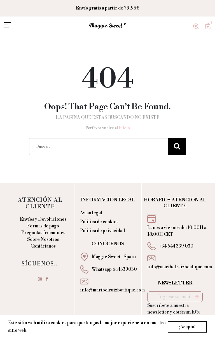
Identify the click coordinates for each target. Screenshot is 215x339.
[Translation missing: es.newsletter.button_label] (197, 296)
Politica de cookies (99, 222)
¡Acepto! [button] (187, 326)
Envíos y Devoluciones (43, 219)
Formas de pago (43, 226)
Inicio (124, 128)
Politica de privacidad (102, 231)
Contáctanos (43, 246)
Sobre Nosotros (43, 239)
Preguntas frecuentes (43, 233)
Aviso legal (91, 213)
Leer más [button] (38, 330)
